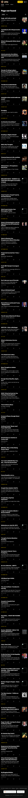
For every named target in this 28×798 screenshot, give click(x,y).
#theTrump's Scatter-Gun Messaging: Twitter (8, 210)
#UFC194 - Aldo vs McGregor (9, 327)
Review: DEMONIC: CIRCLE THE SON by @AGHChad (10, 630)
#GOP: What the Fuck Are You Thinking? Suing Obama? (9, 394)
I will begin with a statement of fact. (9, 451)
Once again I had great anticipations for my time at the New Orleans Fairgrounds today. (10, 674)
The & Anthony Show (7, 404)
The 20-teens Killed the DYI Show (10, 316)
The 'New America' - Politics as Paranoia (9, 694)
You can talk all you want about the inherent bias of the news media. (9, 184)
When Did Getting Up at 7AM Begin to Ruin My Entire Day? (9, 758)
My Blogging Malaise (7, 772)
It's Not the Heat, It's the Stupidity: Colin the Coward (10, 655)
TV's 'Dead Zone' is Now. (8, 354)
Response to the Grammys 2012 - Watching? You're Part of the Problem (10, 748)
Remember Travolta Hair (7, 256)
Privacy (13, 788)
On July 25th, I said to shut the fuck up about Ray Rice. (10, 383)
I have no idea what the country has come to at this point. (9, 465)
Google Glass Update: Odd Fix (9, 488)
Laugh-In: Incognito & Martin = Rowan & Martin (9, 511)
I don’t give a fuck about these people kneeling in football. (10, 137)
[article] (14, 20)
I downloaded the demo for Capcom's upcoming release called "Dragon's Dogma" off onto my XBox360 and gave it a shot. (10, 686)
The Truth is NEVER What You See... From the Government (9, 461)
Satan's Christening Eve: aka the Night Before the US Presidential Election (10, 224)
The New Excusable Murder (9, 84)
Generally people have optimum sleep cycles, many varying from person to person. (10, 762)
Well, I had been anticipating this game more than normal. (10, 605)
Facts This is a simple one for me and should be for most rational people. (9, 147)
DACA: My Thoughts (7, 144)
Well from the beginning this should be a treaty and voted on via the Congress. (10, 344)
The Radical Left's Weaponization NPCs (10, 30)
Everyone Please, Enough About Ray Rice (10, 416)
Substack (7, 795)
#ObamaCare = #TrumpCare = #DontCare (9, 166)
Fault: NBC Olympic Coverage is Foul (10, 266)
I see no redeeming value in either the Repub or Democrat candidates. (10, 228)
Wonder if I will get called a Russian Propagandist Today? (9, 71)
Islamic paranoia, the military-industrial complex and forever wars (10, 56)
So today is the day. (5, 406)
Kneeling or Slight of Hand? (9, 134)
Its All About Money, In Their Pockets (9, 169)
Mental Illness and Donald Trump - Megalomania (10, 303)
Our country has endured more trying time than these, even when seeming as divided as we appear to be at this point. (10, 527)
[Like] (2, 23)
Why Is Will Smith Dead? (8, 290)
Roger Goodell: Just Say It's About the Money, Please (10, 722)
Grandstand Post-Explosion (7, 541)
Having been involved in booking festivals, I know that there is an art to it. (10, 711)
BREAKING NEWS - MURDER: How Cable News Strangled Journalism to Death (10, 180)
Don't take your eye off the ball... (10, 280)
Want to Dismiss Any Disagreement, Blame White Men (10, 239)
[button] (2, 4)
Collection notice (23, 788)
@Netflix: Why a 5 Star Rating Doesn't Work (9, 448)
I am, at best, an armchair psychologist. (10, 306)
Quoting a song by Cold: (6, 751)
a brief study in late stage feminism (9, 44)
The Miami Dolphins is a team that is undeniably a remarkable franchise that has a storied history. (10, 515)
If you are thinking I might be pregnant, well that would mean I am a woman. (10, 568)
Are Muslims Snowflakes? (8, 122)
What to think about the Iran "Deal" (9, 341)
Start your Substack (10, 791)
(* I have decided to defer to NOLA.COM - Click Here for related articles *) (10, 292)
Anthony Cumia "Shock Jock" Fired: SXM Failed (9, 427)
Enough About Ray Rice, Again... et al (10, 379)
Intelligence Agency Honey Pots (8, 20)
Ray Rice (3, 419)
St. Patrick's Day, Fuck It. (8, 733)
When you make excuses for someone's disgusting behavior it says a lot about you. (10, 124)
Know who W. (4, 441)
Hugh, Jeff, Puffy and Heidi (8, 18)
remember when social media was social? (10, 98)
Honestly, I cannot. (5, 101)
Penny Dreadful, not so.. (8, 475)
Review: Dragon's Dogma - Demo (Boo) (10, 682)
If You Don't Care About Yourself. (8, 159)
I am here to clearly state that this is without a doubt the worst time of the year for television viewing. (10, 357)
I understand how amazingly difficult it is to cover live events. (10, 270)
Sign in (25, 2)
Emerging (4, 110)
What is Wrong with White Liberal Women (10, 41)
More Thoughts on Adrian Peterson (8, 368)
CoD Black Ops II (5, 580)
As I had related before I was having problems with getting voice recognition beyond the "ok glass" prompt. (10, 490)
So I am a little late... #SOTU (8, 565)
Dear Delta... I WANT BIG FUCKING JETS (10, 616)
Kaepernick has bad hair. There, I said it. (10, 253)
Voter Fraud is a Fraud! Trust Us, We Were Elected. (10, 195)
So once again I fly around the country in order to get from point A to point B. (10, 619)
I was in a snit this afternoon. (8, 317)
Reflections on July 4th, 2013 (9, 525)
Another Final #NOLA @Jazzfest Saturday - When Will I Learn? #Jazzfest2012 (10, 670)
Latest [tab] (3, 14)
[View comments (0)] (8, 23)
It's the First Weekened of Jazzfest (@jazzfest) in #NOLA (10, 708)
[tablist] (4, 14)
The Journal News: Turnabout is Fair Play (10, 587)
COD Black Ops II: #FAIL (7, 578)
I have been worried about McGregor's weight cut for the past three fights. (10, 330)
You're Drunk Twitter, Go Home (8, 212)
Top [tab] (7, 14)
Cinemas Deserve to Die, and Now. (10, 157)
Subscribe (20, 2)
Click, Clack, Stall (6, 644)
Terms (17, 788)
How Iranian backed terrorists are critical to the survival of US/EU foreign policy (10, 60)
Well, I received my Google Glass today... (10, 501)
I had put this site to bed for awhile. (9, 112)
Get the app (20, 791)
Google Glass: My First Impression (7, 498)
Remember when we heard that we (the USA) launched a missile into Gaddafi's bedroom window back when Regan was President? (10, 555)
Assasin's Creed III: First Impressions (8, 602)
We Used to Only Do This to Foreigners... (8, 551)
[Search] (25, 14)
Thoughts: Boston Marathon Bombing (9, 538)
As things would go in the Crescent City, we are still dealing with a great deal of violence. (10, 658)
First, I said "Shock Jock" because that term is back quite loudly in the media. (10, 430)
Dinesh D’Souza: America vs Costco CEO (9, 438)
